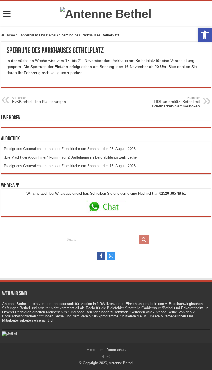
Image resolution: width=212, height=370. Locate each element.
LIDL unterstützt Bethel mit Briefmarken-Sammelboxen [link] (176, 102)
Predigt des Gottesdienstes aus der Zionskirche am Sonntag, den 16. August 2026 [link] (70, 166)
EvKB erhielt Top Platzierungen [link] (39, 100)
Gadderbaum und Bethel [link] (37, 35)
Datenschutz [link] (117, 350)
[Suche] (144, 239)
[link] (205, 35)
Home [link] (9, 35)
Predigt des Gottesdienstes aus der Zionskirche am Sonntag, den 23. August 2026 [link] (70, 149)
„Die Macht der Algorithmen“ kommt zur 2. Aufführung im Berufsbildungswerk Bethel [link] (70, 157)
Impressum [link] (95, 350)
